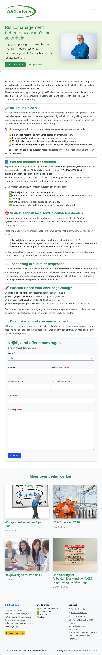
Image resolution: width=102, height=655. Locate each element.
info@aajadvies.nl (79, 612)
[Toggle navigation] (93, 10)
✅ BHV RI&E (42, 614)
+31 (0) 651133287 (79, 616)
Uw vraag (16, 409)
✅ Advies (41, 617)
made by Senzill (90, 650)
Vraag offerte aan (15, 64)
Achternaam (61, 367)
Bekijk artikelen (36, 64)
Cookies (77, 650)
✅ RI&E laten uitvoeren (47, 608)
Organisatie (13, 395)
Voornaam (12, 367)
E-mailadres (61, 381)
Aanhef (11, 353)
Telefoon (15, 381)
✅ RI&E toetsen (44, 611)
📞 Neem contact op (15, 633)
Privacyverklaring (64, 650)
